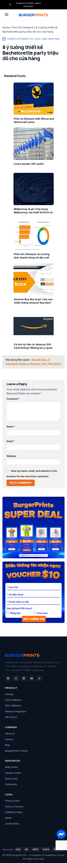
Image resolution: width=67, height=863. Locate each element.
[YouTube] (31, 678)
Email (10, 441)
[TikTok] (39, 678)
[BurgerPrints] (33, 15)
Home (6, 27)
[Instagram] (16, 678)
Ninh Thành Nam (50, 39)
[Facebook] (8, 678)
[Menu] (6, 14)
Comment (13, 398)
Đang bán (15, 613)
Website (11, 456)
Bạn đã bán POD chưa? (19, 608)
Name (11, 426)
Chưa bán (42, 613)
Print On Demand (22, 27)
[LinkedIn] (24, 678)
